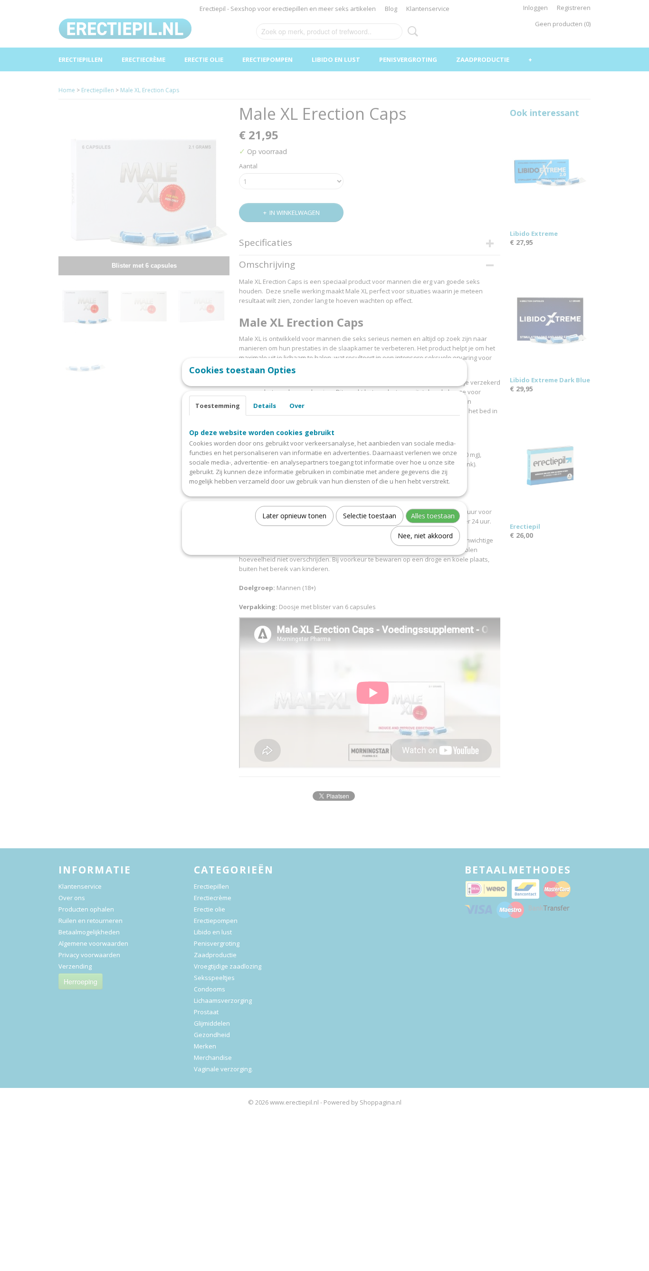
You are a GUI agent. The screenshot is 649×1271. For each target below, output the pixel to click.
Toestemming (217, 405)
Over (297, 405)
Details (264, 405)
